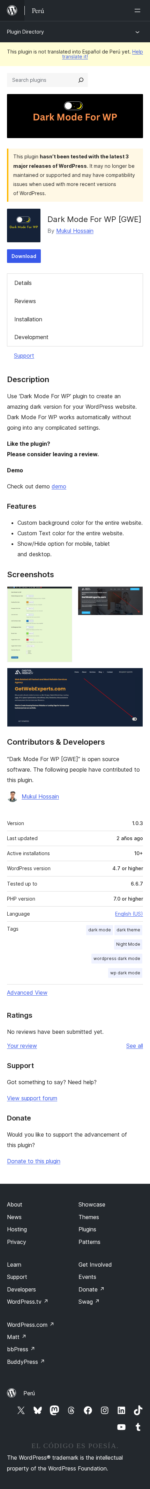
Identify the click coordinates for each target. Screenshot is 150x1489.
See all (134, 1045)
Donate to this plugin (33, 1161)
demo (59, 486)
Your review (22, 1045)
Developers (21, 1289)
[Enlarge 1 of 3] (62, 595)
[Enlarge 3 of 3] (133, 677)
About (14, 1204)
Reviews (25, 301)
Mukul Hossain (74, 230)
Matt (17, 1336)
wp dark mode (125, 972)
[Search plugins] (81, 80)
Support (24, 355)
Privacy (16, 1241)
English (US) (129, 914)
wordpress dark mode (116, 958)
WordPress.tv (27, 1301)
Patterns (89, 1241)
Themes (88, 1217)
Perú (29, 1393)
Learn (14, 1264)
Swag (89, 1301)
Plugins (87, 1229)
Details (23, 282)
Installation (28, 319)
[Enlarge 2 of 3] (133, 595)
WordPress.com (30, 1324)
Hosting (17, 1229)
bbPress (21, 1349)
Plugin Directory (25, 32)
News (14, 1217)
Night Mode (128, 944)
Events (87, 1276)
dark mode (99, 929)
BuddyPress (26, 1361)
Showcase (91, 1204)
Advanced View (27, 992)
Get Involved (95, 1264)
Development (31, 337)
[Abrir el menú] (139, 10)
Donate (91, 1289)
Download (24, 256)
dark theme (128, 929)
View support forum (32, 1098)
